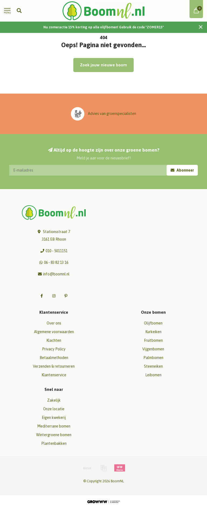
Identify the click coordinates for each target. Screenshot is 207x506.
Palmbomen (153, 357)
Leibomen (153, 375)
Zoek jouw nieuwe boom (103, 65)
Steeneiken (153, 366)
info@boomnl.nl (56, 274)
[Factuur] (103, 468)
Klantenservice (54, 375)
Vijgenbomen (153, 349)
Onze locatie (53, 409)
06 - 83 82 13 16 (56, 262)
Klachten (53, 340)
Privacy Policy (53, 349)
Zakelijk (54, 400)
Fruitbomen (153, 340)
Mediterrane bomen (53, 426)
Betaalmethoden (54, 357)
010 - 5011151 (56, 251)
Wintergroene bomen (53, 435)
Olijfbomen (153, 323)
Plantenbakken (54, 443)
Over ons (54, 323)
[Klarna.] (119, 468)
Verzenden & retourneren (54, 366)
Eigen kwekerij (54, 417)
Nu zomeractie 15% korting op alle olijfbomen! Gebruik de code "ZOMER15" (103, 27)
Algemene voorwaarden (54, 332)
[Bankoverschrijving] (87, 468)
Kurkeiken (153, 332)
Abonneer (185, 170)
